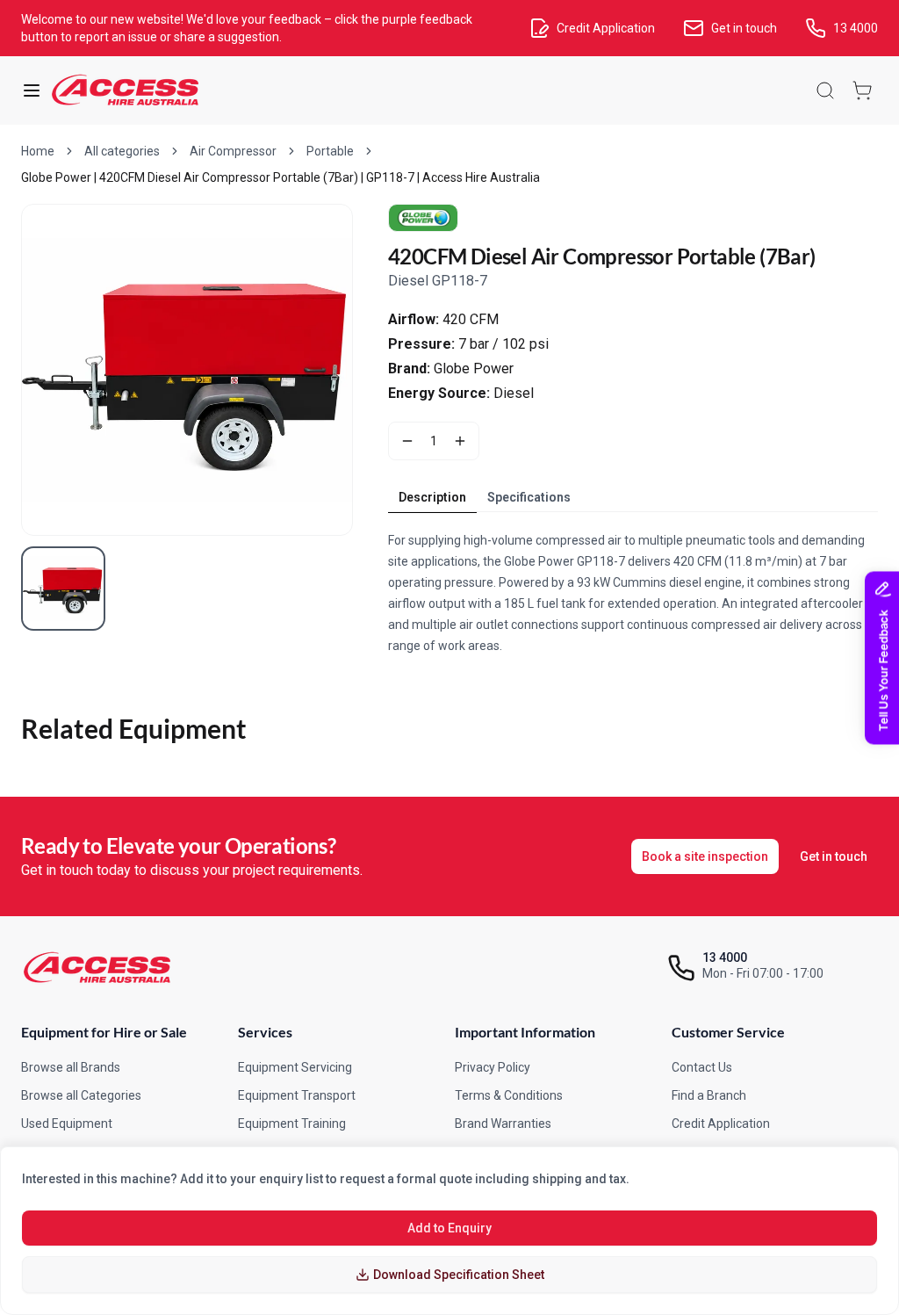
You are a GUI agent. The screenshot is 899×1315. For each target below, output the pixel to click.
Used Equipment (66, 1123)
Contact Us (702, 1067)
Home (37, 151)
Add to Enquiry (449, 1228)
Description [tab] (432, 497)
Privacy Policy (492, 1067)
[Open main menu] (31, 90)
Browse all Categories (81, 1095)
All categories (122, 151)
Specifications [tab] (529, 497)
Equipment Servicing (295, 1067)
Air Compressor (233, 151)
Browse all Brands (70, 1067)
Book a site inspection (705, 856)
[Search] (825, 90)
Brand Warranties (503, 1123)
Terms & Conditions (509, 1095)
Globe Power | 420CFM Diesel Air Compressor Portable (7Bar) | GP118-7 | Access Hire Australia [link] (280, 177)
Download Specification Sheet (458, 1275)
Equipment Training (292, 1123)
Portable (330, 151)
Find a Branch (709, 1095)
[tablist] (484, 497)
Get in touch (833, 856)
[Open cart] (862, 90)
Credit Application (721, 1123)
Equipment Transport (297, 1095)
